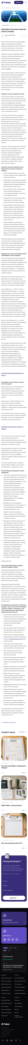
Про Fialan (17, 1000)
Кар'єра (16, 1009)
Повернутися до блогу (9, 722)
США (15, 947)
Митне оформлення (19, 978)
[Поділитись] (22, 36)
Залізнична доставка (6, 987)
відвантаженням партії (16, 639)
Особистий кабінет (5, 1000)
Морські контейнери (6, 981)
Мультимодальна (5, 990)
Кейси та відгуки (18, 1006)
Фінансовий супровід (20, 987)
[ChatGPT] (5, 939)
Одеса (9, 950)
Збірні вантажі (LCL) (6, 984)
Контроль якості (18, 984)
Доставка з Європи (5, 993)
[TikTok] (20, 1040)
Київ (5, 950)
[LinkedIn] (11, 1040)
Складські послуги (19, 990)
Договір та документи (6, 1012)
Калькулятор (4, 1015)
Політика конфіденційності (19, 1016)
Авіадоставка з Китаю (6, 978)
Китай (10, 947)
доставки (8, 69)
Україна (5, 947)
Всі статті (22, 732)
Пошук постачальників (20, 981)
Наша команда (18, 1003)
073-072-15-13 (8, 957)
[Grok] (17, 939)
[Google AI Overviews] (13, 939)
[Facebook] (2, 1040)
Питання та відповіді (6, 1009)
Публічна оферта (5, 1034)
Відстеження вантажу (6, 1003)
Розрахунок (18, 2)
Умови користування (6, 1032)
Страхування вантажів (20, 993)
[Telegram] (15, 1040)
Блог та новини (4, 1006)
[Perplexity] (9, 939)
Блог (18, 8)
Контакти (17, 1012)
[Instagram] (7, 1040)
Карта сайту (4, 1036)
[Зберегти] (25, 36)
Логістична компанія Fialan (8, 8)
